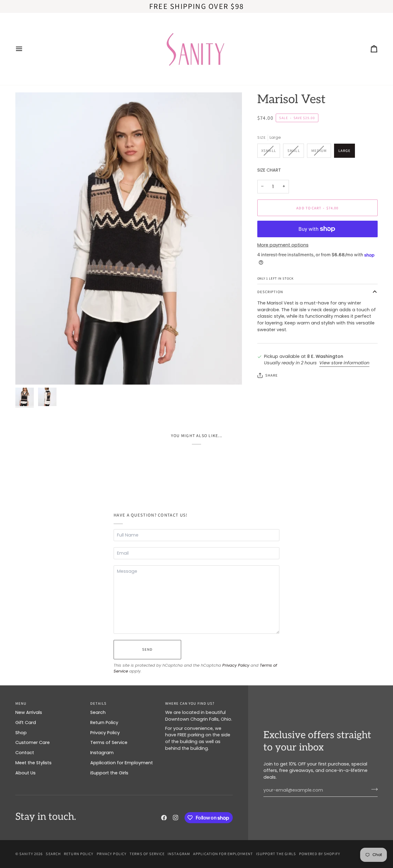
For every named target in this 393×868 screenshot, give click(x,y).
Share (271, 375)
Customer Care (32, 742)
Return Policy (104, 722)
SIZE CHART (269, 170)
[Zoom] (128, 238)
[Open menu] (24, 49)
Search (98, 712)
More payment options (283, 245)
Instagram (102, 753)
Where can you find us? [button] (189, 703)
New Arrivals (28, 712)
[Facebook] (164, 817)
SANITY (26, 853)
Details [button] (98, 703)
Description (270, 291)
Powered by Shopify (319, 853)
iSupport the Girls (109, 773)
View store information (344, 363)
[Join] (373, 789)
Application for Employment (121, 763)
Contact (24, 753)
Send (147, 649)
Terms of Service (108, 742)
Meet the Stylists (33, 763)
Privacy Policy (235, 665)
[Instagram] (175, 817)
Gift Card (25, 722)
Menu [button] (20, 703)
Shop (21, 733)
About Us (25, 773)
